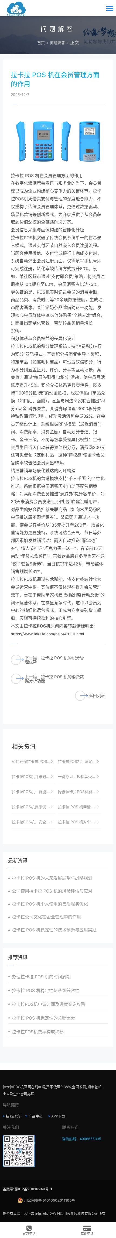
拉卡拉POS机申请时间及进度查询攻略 (48, 1004)
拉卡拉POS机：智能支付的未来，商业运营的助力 (33, 791)
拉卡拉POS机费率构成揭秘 (38, 1031)
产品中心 (36, 1116)
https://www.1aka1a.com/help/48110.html (47, 634)
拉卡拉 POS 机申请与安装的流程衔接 (79, 806)
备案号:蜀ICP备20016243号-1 (27, 1189)
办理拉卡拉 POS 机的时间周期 (41, 976)
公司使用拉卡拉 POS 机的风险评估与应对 (52, 891)
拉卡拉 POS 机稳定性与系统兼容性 (45, 990)
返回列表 (97, 696)
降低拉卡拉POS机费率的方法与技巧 (79, 791)
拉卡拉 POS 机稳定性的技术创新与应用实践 (54, 929)
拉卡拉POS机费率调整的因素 (33, 806)
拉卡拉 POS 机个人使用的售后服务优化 (50, 904)
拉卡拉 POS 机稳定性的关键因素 (43, 1018)
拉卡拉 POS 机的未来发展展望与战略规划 (52, 878)
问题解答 (57, 42)
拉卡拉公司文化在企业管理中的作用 (46, 917)
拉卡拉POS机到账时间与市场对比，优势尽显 (33, 776)
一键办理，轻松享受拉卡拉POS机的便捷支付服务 (79, 776)
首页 (41, 42)
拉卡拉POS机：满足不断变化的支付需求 (79, 761)
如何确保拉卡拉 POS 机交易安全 (33, 761)
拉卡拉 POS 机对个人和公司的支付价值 (79, 821)
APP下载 (58, 1116)
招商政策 (13, 1116)
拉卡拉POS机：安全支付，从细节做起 (33, 821)
